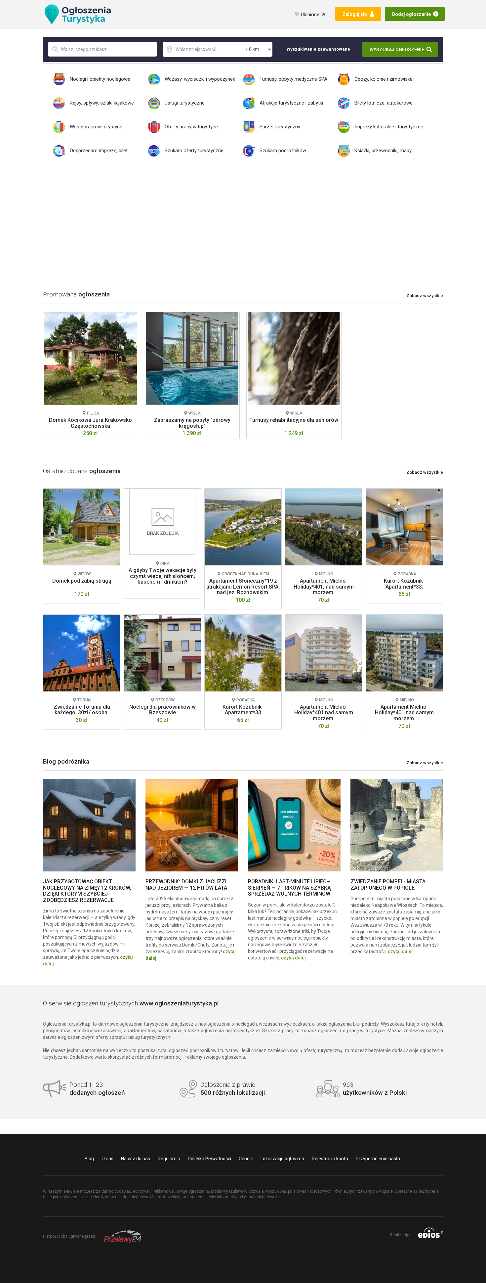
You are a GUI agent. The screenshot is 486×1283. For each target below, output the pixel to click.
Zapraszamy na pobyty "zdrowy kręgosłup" (192, 423)
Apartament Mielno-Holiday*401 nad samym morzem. (323, 713)
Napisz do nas (135, 1158)
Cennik (246, 1158)
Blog (89, 1158)
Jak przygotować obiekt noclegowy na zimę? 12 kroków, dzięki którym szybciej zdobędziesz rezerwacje (87, 890)
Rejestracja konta (330, 1158)
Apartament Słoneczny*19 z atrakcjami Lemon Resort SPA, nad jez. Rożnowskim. (243, 587)
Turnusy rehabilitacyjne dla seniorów (293, 420)
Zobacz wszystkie (424, 295)
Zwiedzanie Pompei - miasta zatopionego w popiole (387, 884)
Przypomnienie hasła (378, 1158)
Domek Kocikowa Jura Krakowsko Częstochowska (90, 423)
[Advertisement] (243, 226)
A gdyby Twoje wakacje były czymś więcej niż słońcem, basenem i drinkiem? (162, 576)
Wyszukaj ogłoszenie (397, 49)
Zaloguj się (355, 14)
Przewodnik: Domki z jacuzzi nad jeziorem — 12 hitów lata (186, 884)
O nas (107, 1158)
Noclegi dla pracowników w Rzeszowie (162, 710)
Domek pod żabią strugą (81, 581)
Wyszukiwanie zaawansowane (318, 49)
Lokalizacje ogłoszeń (282, 1158)
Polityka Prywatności (209, 1158)
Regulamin (169, 1158)
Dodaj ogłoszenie (411, 14)
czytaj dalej (293, 957)
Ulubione (313, 15)
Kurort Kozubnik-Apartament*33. (404, 584)
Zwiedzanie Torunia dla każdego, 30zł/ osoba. (82, 710)
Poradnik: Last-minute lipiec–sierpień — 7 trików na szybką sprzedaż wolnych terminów (289, 887)
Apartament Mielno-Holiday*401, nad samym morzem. (324, 587)
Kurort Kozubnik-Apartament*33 (243, 710)
